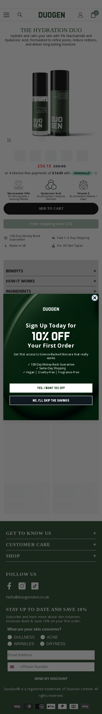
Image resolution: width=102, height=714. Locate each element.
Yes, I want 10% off (51, 388)
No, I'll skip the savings (51, 400)
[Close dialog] (95, 298)
